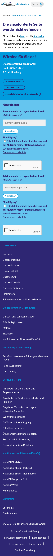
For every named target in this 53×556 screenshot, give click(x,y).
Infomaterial (9, 293)
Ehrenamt (8, 507)
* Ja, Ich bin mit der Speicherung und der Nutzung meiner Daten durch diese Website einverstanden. (25, 145)
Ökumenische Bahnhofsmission (20, 433)
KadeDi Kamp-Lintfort (15, 479)
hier (22, 36)
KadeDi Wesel (10, 484)
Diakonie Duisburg (13, 288)
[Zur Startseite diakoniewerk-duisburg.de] (8, 4)
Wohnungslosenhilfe (14, 416)
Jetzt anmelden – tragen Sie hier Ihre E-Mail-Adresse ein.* (24, 113)
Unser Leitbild (10, 271)
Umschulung (9, 371)
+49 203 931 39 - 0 (14, 87)
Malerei (7, 327)
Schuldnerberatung (13, 428)
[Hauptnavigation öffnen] (48, 4)
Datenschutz (9, 276)
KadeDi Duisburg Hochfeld (17, 467)
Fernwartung (16, 543)
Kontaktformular (13, 81)
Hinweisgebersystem (15, 537)
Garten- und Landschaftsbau (18, 316)
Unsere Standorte (12, 265)
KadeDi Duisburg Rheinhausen (19, 473)
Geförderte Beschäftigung (17, 422)
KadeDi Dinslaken (12, 462)
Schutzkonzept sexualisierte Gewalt (22, 299)
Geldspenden (10, 513)
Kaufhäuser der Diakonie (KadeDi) (21, 339)
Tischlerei (8, 333)
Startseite (6, 15)
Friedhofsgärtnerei (13, 322)
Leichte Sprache (21, 4)
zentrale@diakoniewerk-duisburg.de (22, 94)
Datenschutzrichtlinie (14, 152)
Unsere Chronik (11, 282)
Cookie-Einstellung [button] (25, 550)
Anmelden (10, 131)
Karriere (7, 254)
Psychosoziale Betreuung (16, 439)
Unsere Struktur (11, 259)
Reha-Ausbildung (12, 365)
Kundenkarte (10, 490)
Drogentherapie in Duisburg (18, 445)
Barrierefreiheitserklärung (25, 531)
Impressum (35, 543)
